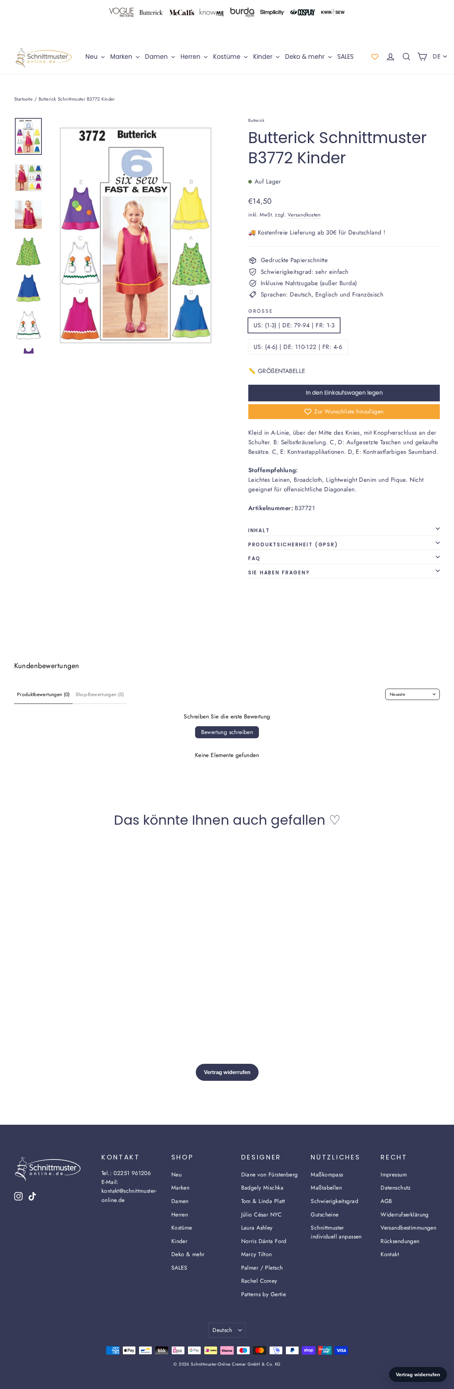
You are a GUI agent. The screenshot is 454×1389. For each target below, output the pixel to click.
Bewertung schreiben (227, 732)
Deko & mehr (305, 56)
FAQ (254, 558)
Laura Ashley (257, 1228)
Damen (157, 56)
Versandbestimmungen (408, 1228)
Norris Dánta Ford (264, 1241)
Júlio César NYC (261, 1214)
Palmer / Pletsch (262, 1268)
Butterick (256, 120)
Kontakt (390, 1254)
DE (437, 56)
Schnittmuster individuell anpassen (336, 1232)
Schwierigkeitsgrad (334, 1201)
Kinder (263, 56)
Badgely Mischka (262, 1188)
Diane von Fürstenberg (269, 1174)
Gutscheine (324, 1214)
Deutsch (222, 1330)
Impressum (394, 1174)
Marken (122, 56)
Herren (191, 56)
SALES (345, 56)
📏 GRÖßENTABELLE (276, 371)
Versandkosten (304, 214)
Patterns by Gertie (263, 1294)
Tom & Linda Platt (263, 1201)
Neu (92, 56)
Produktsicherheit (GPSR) (293, 544)
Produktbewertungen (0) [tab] (43, 694)
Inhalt (259, 530)
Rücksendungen (400, 1241)
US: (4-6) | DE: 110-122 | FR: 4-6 (298, 347)
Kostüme (227, 56)
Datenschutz (396, 1188)
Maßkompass (327, 1174)
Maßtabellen (326, 1188)
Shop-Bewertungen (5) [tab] (100, 694)
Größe (260, 311)
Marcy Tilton (256, 1254)
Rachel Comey (259, 1281)
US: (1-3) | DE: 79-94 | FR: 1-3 (294, 325)
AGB (386, 1201)
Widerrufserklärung (405, 1214)
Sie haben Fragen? (279, 572)
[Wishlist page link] (374, 56)
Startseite (23, 99)
